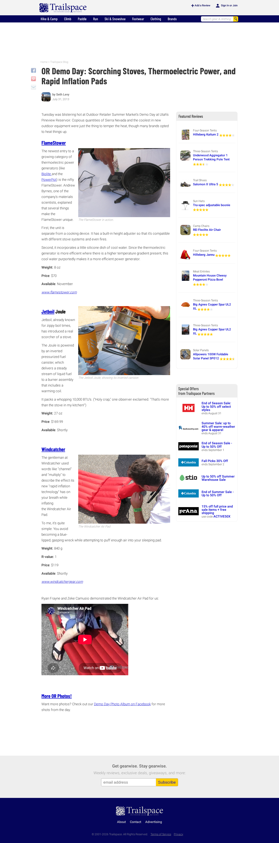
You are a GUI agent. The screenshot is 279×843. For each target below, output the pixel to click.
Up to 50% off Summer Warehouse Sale (218, 478)
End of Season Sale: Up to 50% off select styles (216, 406)
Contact (135, 822)
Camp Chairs (201, 226)
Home (44, 61)
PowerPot (48, 180)
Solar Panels (201, 350)
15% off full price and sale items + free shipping (217, 509)
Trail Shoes (200, 180)
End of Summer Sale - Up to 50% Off (218, 493)
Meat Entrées (201, 271)
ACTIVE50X (221, 516)
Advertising (153, 822)
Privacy (178, 834)
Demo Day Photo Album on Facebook (122, 704)
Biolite (46, 174)
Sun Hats (199, 201)
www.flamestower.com (59, 292)
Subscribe (167, 782)
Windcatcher (53, 449)
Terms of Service (161, 834)
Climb (67, 19)
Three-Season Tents (205, 151)
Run (95, 19)
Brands (172, 19)
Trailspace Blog (59, 61)
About (121, 822)
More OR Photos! (56, 696)
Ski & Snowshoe (115, 19)
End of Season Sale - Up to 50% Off (217, 444)
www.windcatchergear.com (62, 582)
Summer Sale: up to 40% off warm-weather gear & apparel (218, 426)
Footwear (138, 19)
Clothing (156, 19)
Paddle (82, 19)
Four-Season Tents (205, 130)
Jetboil (47, 311)
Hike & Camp (49, 19)
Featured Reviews (191, 116)
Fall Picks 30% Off (215, 461)
